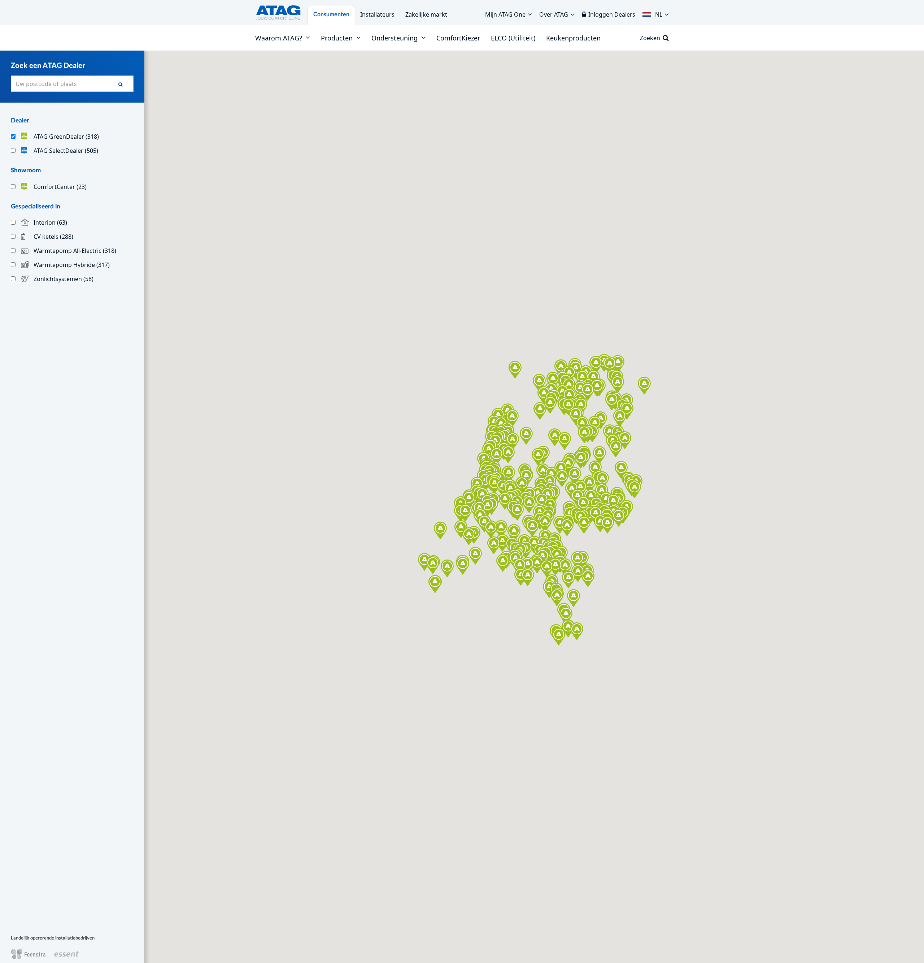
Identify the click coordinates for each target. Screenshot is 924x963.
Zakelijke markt (426, 14)
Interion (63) (50, 222)
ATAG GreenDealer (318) (66, 136)
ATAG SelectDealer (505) (66, 150)
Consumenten (331, 14)
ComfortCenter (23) (60, 186)
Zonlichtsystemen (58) (63, 278)
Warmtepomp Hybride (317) (72, 264)
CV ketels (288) (53, 236)
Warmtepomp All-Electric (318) (75, 250)
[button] (655, 12)
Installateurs (377, 14)
